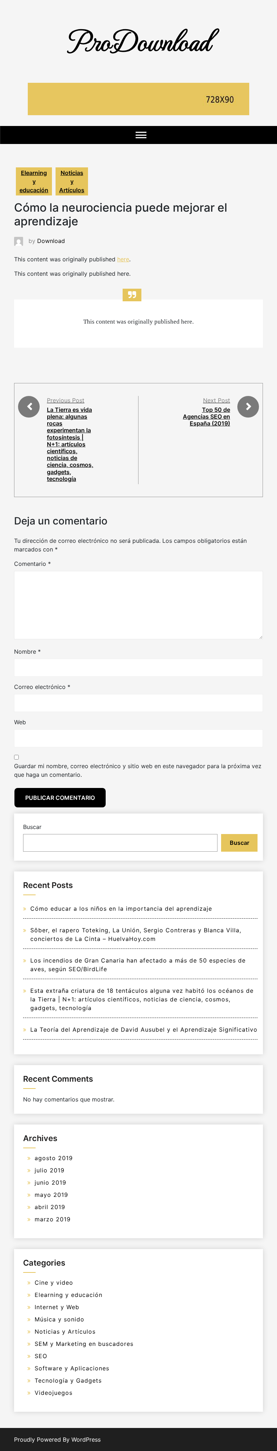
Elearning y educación (33, 181)
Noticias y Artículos (71, 181)
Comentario (32, 563)
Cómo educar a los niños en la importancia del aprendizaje (121, 908)
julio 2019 (50, 1170)
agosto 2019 (54, 1158)
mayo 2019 (51, 1194)
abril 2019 (50, 1207)
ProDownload (138, 40)
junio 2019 (50, 1182)
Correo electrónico (42, 686)
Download (51, 240)
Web (20, 722)
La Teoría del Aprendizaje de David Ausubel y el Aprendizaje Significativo (144, 1029)
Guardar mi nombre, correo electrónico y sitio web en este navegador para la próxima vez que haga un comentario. (137, 770)
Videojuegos (53, 1392)
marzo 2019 (53, 1219)
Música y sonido (59, 1319)
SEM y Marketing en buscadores (84, 1343)
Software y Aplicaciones (72, 1368)
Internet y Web (57, 1307)
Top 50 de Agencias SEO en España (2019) (206, 416)
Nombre (27, 651)
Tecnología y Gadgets (68, 1380)
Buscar (32, 826)
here (123, 259)
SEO (41, 1356)
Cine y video (54, 1282)
